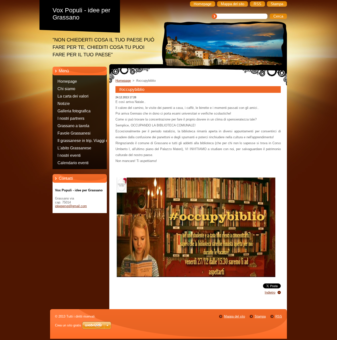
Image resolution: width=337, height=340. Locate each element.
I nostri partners (70, 118)
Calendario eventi (73, 163)
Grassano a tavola (73, 126)
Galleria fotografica (74, 111)
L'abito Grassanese (74, 148)
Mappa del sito (234, 316)
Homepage (67, 81)
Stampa (260, 316)
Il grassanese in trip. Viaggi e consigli (82, 141)
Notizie (63, 103)
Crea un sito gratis (68, 325)
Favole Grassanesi (74, 133)
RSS (278, 316)
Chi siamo (66, 89)
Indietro (270, 292)
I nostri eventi (69, 155)
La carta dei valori (73, 96)
